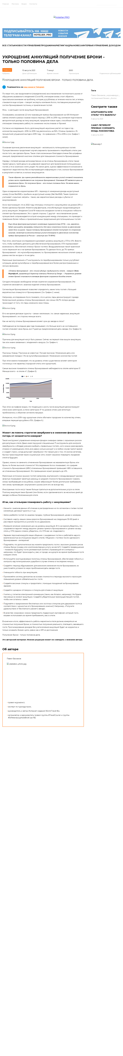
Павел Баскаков (98, 95)
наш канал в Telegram (34, 87)
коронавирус (112, 95)
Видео (24, 4)
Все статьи (8, 45)
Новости (21, 45)
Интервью (88, 45)
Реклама (15, 4)
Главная (5, 4)
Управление (33, 45)
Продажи (46, 45)
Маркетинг (58, 45)
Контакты (33, 4)
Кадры (69, 45)
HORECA (77, 45)
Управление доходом (107, 45)
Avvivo (114, 98)
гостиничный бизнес (100, 98)
